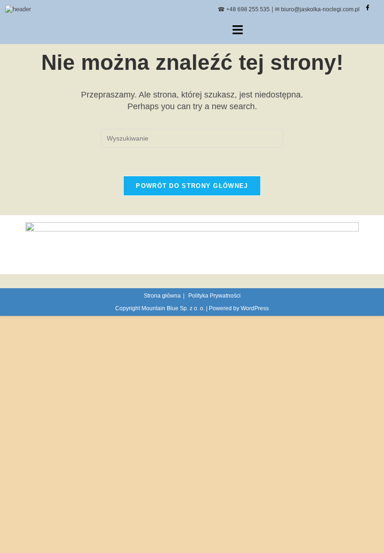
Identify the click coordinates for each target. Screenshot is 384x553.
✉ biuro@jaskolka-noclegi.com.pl (317, 9)
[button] (237, 30)
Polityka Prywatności (214, 295)
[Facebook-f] (367, 7)
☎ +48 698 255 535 (244, 9)
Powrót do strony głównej (192, 185)
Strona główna (162, 295)
